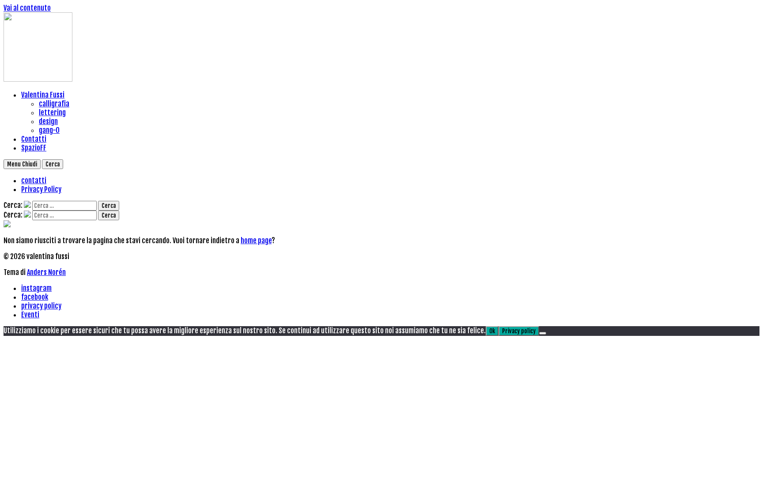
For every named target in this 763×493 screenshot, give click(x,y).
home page (256, 240)
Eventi (30, 314)
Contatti (33, 139)
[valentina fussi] (38, 79)
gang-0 (49, 130)
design (48, 121)
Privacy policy (519, 331)
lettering (52, 112)
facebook (34, 297)
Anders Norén (46, 272)
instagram (36, 288)
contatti (33, 180)
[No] (542, 333)
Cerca (52, 164)
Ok (492, 331)
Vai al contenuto (27, 8)
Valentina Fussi (42, 94)
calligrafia (54, 103)
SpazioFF (33, 147)
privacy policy (41, 305)
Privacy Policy (41, 189)
